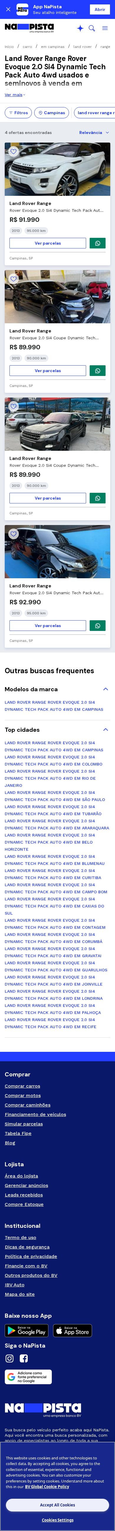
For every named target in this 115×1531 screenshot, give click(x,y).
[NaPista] (29, 28)
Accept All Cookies (57, 1505)
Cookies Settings (57, 1520)
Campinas (54, 112)
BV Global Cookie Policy (47, 1486)
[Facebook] (23, 1359)
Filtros (21, 112)
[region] (57, 1486)
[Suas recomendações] (80, 28)
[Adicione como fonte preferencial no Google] (57, 1376)
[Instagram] (9, 1359)
